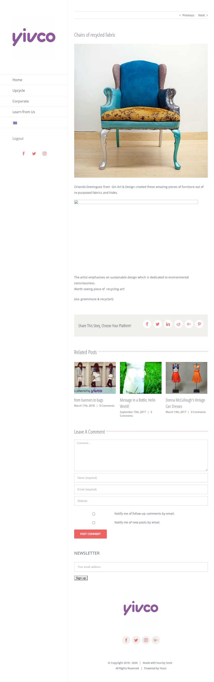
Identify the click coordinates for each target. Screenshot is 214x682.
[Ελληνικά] (34, 122)
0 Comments (106, 405)
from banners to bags (88, 400)
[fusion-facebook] (126, 640)
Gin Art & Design (123, 187)
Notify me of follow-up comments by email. (145, 513)
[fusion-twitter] (136, 640)
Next (201, 15)
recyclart (106, 299)
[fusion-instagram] (146, 640)
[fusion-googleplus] (156, 640)
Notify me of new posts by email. (137, 522)
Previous (188, 15)
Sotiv (169, 663)
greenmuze (89, 299)
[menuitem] (34, 79)
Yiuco (163, 668)
